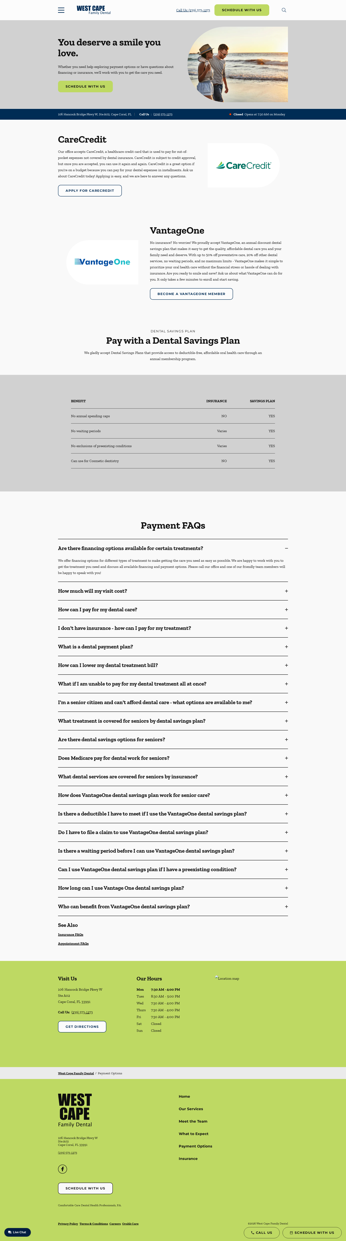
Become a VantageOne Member (191, 294)
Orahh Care (130, 1224)
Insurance (188, 1158)
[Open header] (62, 10)
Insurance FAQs (70, 934)
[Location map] (251, 1014)
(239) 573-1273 (162, 114)
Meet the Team (193, 1121)
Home (184, 1096)
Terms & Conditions (93, 1224)
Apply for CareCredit (90, 191)
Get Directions (82, 1027)
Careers (115, 1224)
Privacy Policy (68, 1224)
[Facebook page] (62, 1169)
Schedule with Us (242, 10)
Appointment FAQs (73, 943)
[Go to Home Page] (93, 10)
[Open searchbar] (284, 10)
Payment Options (195, 1146)
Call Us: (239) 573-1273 (193, 10)
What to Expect (194, 1134)
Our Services (191, 1109)
